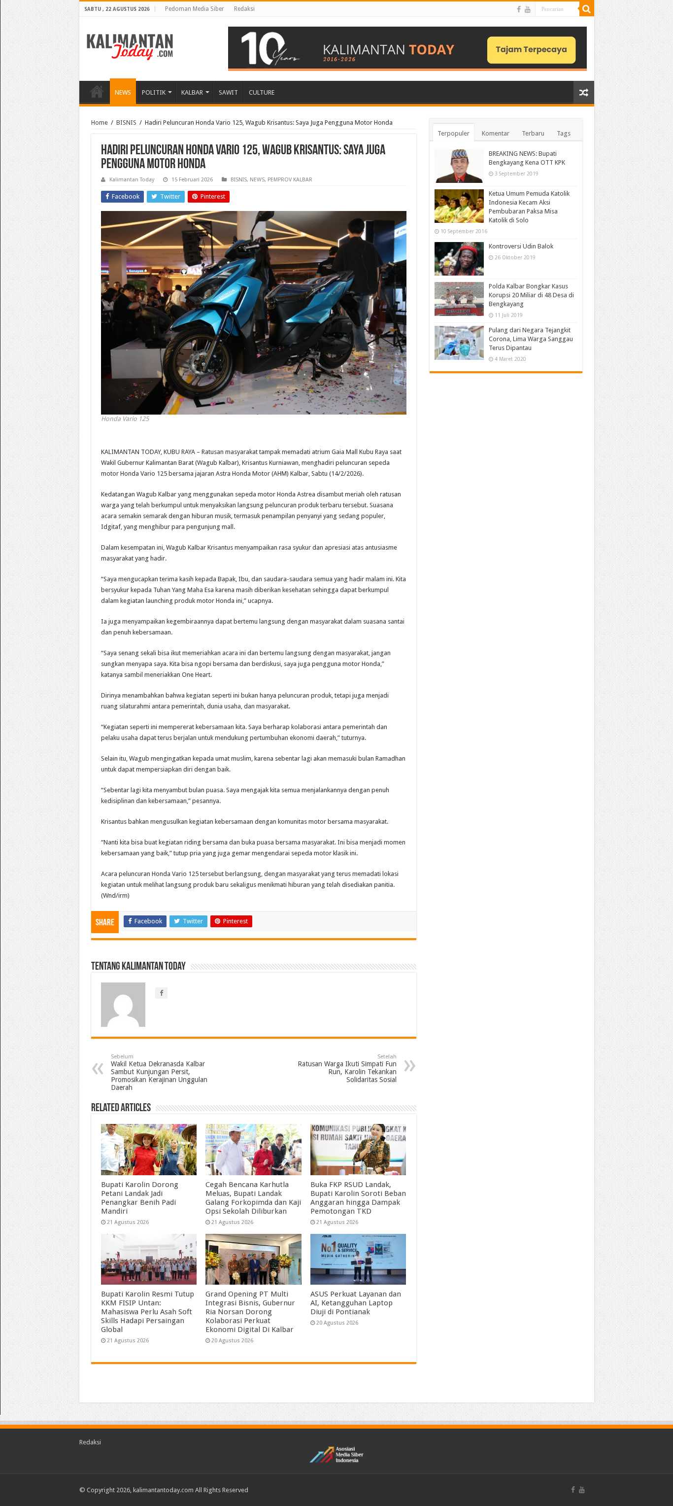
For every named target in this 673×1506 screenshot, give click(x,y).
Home (99, 122)
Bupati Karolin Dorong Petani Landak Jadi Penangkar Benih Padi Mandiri (139, 1198)
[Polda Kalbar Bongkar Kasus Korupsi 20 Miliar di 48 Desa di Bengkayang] (459, 298)
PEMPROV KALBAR (290, 179)
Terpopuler (453, 133)
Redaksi (244, 8)
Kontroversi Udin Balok (521, 246)
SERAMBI (97, 91)
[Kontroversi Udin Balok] (459, 259)
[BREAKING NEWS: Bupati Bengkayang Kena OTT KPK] (459, 166)
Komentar (495, 133)
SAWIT (228, 92)
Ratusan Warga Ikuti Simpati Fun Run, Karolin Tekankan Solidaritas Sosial (347, 1068)
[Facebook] (519, 9)
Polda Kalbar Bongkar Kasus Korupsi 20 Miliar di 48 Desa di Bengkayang (531, 295)
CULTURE (261, 92)
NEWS (123, 92)
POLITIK (154, 92)
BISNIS (126, 122)
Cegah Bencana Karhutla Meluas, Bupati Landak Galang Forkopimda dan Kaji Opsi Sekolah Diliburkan (253, 1198)
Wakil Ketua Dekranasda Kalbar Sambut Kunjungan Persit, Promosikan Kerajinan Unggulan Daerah (159, 1072)
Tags (564, 133)
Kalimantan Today (131, 179)
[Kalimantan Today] (130, 46)
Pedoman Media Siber (194, 8)
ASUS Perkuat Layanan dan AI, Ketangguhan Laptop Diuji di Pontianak (355, 1303)
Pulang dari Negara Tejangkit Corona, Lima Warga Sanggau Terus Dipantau (531, 338)
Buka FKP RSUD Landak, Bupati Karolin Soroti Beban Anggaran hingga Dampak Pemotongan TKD (358, 1198)
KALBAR (192, 92)
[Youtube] (528, 9)
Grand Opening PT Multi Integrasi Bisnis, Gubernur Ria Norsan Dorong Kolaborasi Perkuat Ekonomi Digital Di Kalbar (250, 1312)
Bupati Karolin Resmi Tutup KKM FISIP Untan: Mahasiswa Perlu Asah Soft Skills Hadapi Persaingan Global (147, 1312)
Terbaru (533, 133)
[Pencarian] (586, 8)
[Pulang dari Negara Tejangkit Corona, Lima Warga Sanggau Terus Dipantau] (459, 342)
